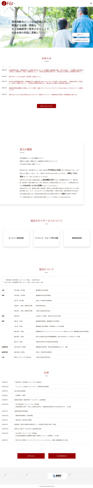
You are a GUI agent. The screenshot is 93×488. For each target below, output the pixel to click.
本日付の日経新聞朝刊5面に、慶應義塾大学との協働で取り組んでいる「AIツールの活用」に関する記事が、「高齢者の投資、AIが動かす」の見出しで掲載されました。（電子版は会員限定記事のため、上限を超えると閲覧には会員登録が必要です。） (46, 82)
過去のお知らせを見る (46, 106)
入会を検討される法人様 (80, 40)
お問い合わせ (31, 456)
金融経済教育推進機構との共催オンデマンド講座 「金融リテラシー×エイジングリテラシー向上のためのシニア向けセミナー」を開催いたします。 (46, 88)
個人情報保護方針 (62, 456)
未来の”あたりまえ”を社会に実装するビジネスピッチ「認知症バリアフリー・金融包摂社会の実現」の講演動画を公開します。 (43, 94)
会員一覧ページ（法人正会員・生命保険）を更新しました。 (25, 76)
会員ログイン (80, 34)
